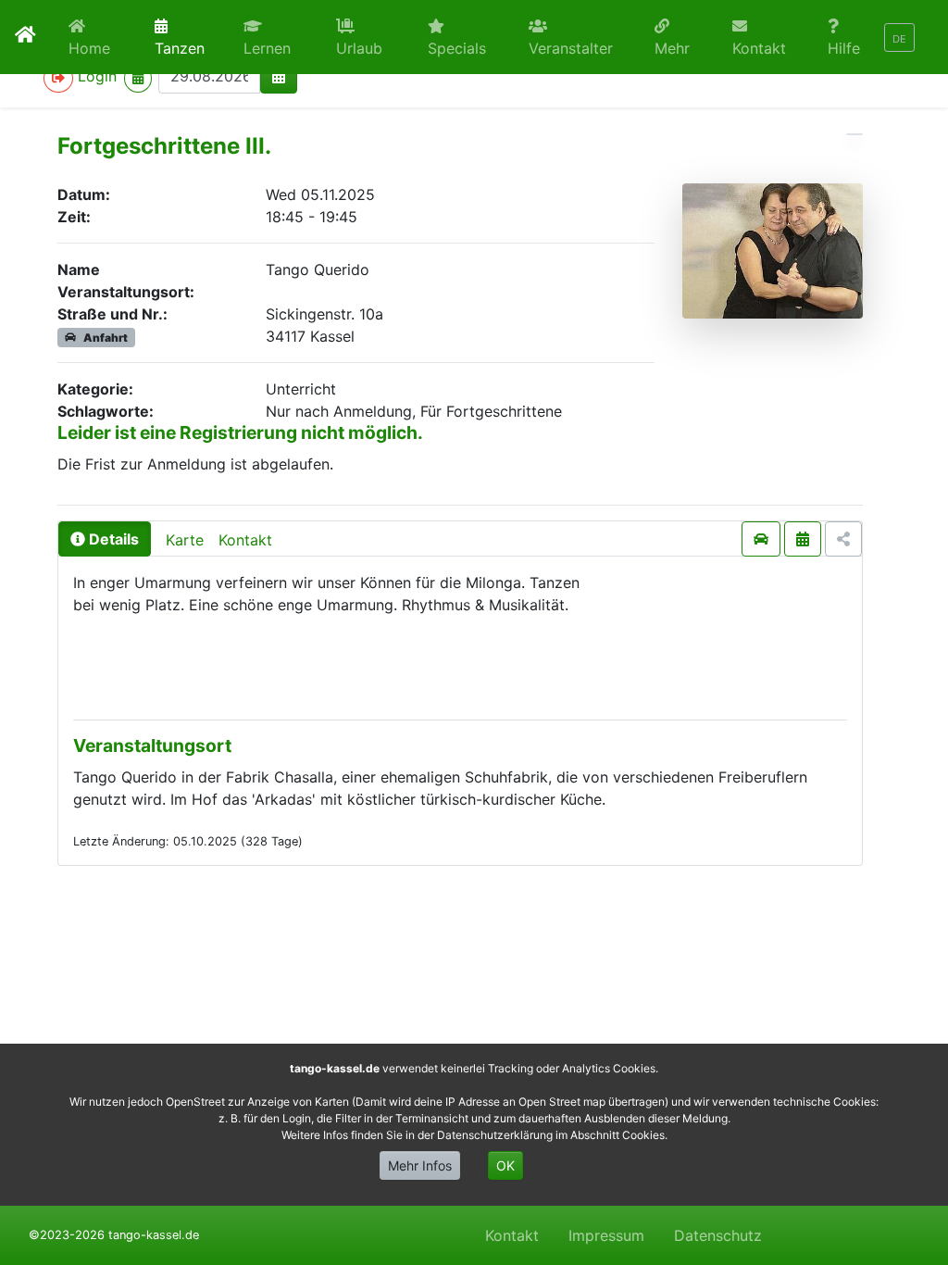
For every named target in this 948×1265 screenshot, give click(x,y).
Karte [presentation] (185, 540)
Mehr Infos (420, 1165)
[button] (275, 37)
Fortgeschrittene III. (164, 145)
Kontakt (245, 540)
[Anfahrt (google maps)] (761, 539)
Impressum (606, 1235)
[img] (278, 76)
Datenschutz (718, 1235)
